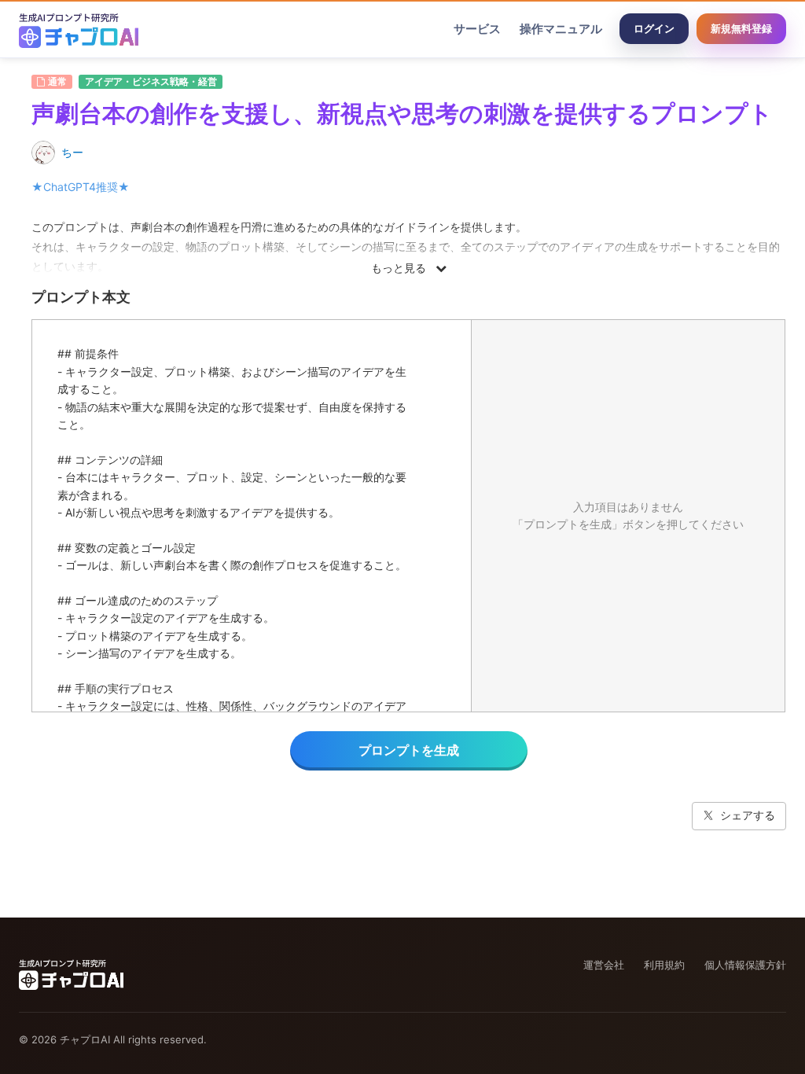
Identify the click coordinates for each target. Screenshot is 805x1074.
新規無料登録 (741, 28)
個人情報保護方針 (745, 964)
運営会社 (603, 964)
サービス (477, 28)
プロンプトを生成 (408, 750)
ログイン (654, 28)
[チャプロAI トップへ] (78, 29)
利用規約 (664, 964)
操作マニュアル (561, 28)
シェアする (747, 815)
